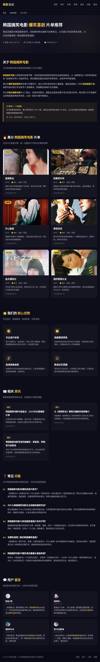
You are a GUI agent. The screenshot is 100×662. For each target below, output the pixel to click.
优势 (75, 4)
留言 (95, 4)
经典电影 (13, 13)
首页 (56, 4)
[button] (26, 173)
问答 (88, 4)
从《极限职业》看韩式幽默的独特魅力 (72, 411)
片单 (69, 4)
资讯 (82, 4)
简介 (62, 4)
